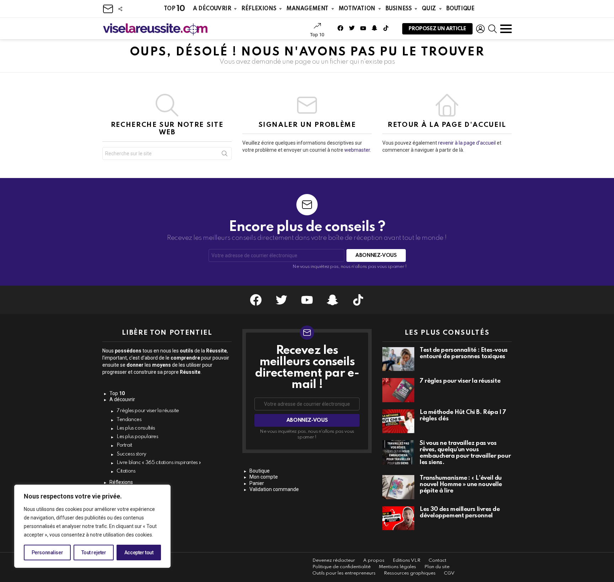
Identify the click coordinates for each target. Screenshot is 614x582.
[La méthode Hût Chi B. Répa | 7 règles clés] (398, 421)
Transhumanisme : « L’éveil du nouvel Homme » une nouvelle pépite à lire (461, 484)
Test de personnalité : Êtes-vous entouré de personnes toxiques (464, 353)
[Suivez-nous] (120, 9)
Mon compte (263, 477)
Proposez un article (437, 28)
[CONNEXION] (480, 29)
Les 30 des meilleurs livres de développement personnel (460, 512)
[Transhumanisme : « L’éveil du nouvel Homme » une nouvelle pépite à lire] (398, 487)
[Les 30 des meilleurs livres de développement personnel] (398, 518)
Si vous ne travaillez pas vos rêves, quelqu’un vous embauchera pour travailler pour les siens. (465, 452)
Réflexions (258, 9)
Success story (131, 454)
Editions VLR (406, 560)
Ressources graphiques (410, 573)
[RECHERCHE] (492, 29)
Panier (256, 483)
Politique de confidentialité (341, 567)
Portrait (124, 445)
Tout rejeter (93, 552)
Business (399, 9)
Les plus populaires (137, 436)
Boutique (460, 9)
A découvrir (212, 9)
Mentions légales (397, 567)
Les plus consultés (136, 428)
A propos (373, 560)
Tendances (129, 419)
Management (307, 9)
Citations (126, 471)
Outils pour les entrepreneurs (344, 573)
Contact (437, 560)
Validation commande (274, 489)
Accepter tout (139, 552)
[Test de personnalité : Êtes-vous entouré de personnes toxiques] (398, 359)
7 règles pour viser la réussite (148, 410)
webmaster (357, 150)
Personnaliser (47, 552)
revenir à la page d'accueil (467, 143)
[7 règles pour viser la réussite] (398, 390)
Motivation (357, 9)
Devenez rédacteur (333, 560)
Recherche (224, 155)
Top (174, 9)
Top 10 (317, 34)
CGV (449, 573)
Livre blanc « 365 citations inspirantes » (159, 462)
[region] (92, 526)
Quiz (429, 9)
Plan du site (436, 567)
